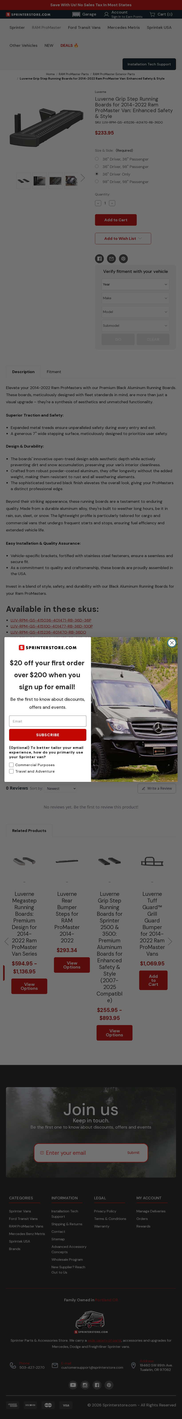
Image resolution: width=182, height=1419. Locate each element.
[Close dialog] (172, 643)
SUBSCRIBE (47, 735)
